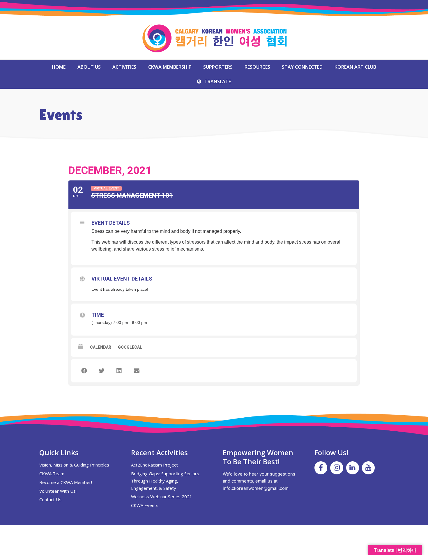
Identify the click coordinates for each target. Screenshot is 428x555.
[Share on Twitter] (101, 371)
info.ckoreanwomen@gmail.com (256, 488)
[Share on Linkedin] (119, 371)
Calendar (100, 347)
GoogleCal (130, 347)
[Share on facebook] (84, 371)
